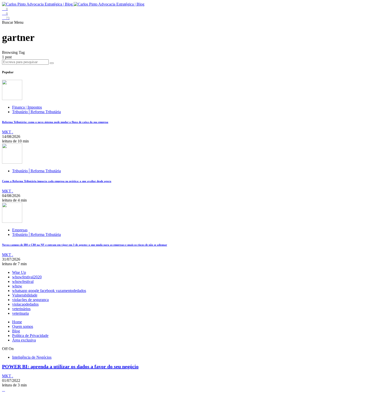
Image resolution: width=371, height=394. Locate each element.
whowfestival (23, 281)
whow (17, 286)
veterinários (21, 309)
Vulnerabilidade (24, 295)
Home (17, 322)
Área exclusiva (24, 340)
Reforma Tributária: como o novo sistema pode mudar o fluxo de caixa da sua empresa (55, 122)
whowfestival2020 (27, 277)
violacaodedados (25, 304)
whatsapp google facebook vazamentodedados (49, 290)
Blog (16, 331)
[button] (8, 22)
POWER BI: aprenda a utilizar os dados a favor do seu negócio (70, 366)
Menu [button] (18, 22)
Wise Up (19, 272)
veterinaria (20, 313)
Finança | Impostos (27, 107)
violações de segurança (30, 300)
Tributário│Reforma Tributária (36, 112)
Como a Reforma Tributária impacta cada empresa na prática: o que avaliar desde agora (56, 181)
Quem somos (22, 326)
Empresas (20, 230)
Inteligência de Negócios (31, 357)
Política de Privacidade (30, 335)
